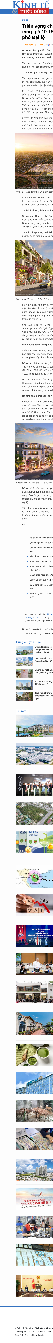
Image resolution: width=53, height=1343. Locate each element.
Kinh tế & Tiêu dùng (33, 633)
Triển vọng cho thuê (35, 629)
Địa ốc (25, 20)
